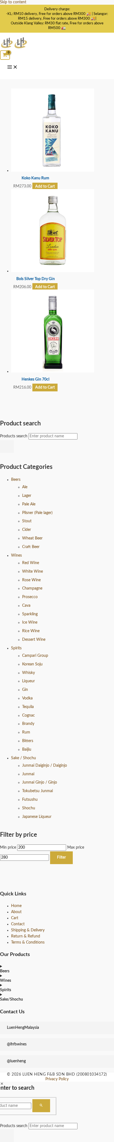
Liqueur (28, 681)
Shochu (28, 808)
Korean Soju (32, 664)
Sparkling (30, 614)
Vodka (27, 698)
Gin (25, 690)
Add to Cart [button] (45, 186)
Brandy (28, 724)
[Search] (7, 446)
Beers (15, 480)
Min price (8, 847)
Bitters (27, 741)
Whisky (28, 673)
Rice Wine (31, 631)
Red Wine (30, 563)
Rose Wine (31, 580)
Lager (26, 496)
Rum (26, 732)
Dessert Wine (33, 640)
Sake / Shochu (23, 758)
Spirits (16, 648)
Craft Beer (31, 547)
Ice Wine (29, 622)
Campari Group (35, 656)
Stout (27, 521)
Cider (26, 530)
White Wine (32, 571)
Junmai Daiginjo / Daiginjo (44, 766)
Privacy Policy (57, 1079)
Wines (16, 555)
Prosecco (30, 597)
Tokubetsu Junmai (37, 791)
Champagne (32, 588)
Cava (26, 606)
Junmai (28, 774)
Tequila (28, 707)
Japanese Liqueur (36, 817)
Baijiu (26, 749)
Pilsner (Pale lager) (37, 513)
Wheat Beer (32, 538)
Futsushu (30, 800)
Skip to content (13, 2)
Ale (24, 487)
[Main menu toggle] (12, 67)
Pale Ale (28, 504)
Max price (75, 847)
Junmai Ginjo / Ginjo (39, 782)
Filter (61, 857)
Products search (14, 436)
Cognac (28, 715)
